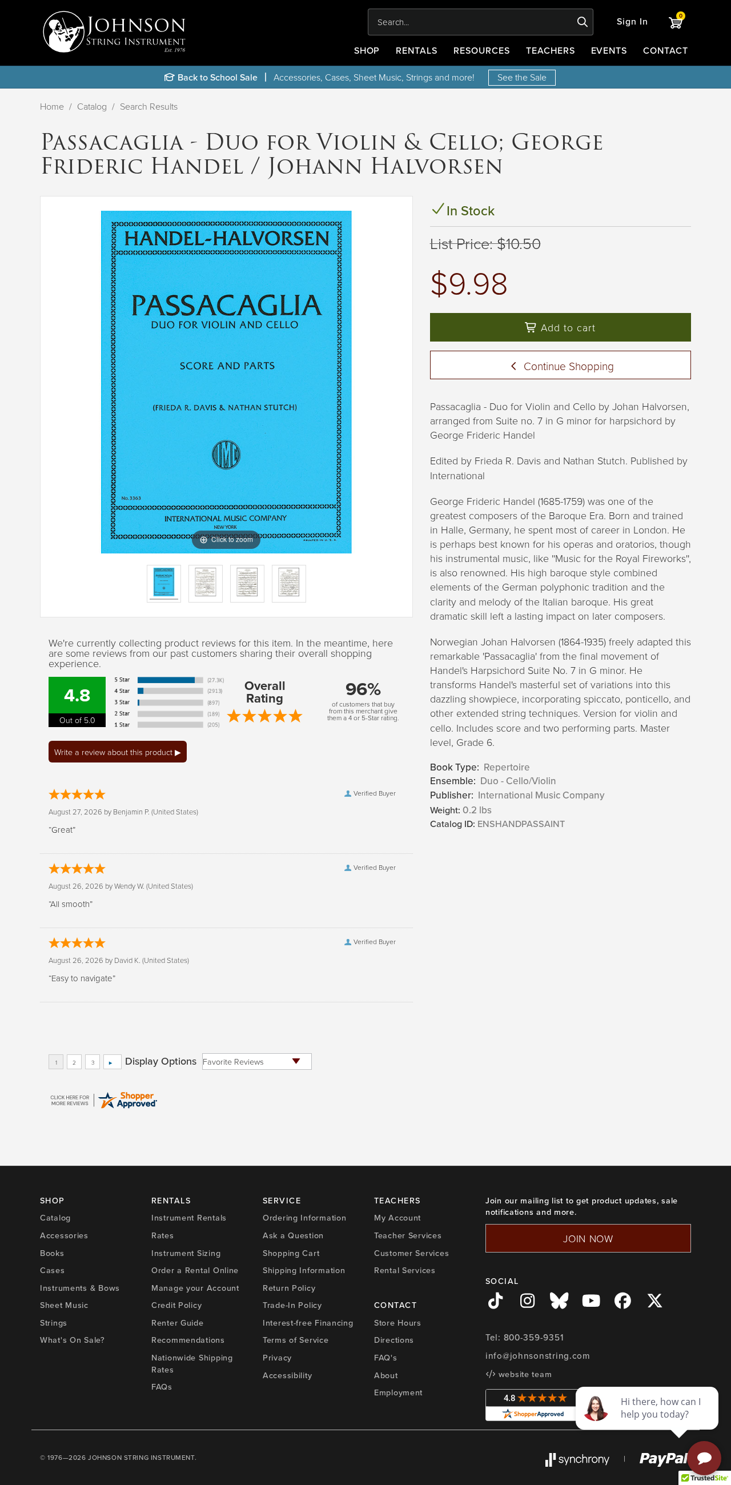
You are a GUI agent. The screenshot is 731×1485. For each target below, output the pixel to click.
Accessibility (287, 1375)
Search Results (149, 106)
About (386, 1375)
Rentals (416, 50)
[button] (632, 22)
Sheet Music (64, 1305)
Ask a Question (293, 1235)
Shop (367, 50)
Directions (394, 1340)
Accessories (64, 1235)
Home (52, 106)
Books (52, 1253)
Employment (398, 1392)
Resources (481, 50)
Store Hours (397, 1323)
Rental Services (405, 1270)
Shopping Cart (291, 1253)
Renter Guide (177, 1323)
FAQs (161, 1386)
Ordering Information (304, 1217)
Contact (665, 50)
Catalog (92, 106)
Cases (52, 1270)
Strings (53, 1323)
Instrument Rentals (189, 1217)
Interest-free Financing (308, 1323)
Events (609, 50)
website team (524, 1374)
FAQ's (385, 1357)
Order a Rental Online (195, 1270)
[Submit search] (582, 22)
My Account (397, 1217)
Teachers (550, 50)
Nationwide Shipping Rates (192, 1363)
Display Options (160, 1061)
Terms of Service (296, 1340)
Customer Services (411, 1253)
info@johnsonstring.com (538, 1356)
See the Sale (522, 77)
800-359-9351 (534, 1337)
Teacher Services (408, 1235)
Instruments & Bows (80, 1288)
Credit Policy (176, 1305)
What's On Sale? (72, 1340)
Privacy (277, 1357)
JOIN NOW (588, 1238)
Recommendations (188, 1340)
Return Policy (289, 1288)
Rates (162, 1235)
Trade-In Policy (292, 1305)
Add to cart (566, 327)
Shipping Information (304, 1270)
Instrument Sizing (185, 1253)
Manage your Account (195, 1288)
